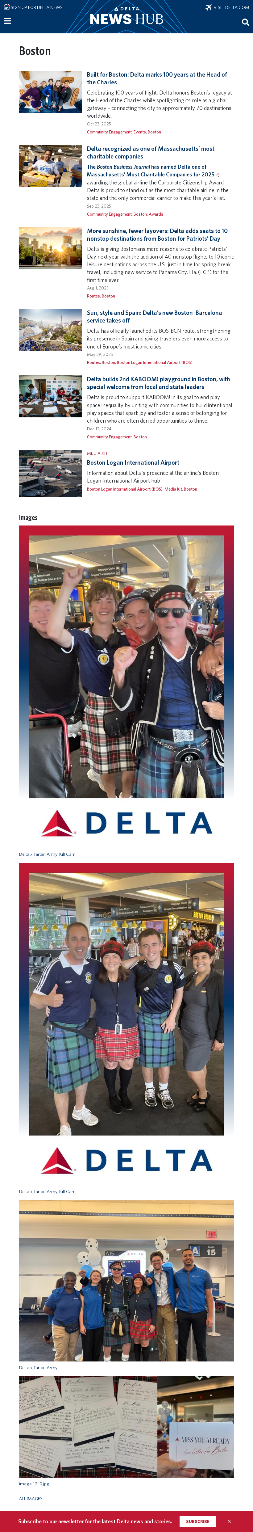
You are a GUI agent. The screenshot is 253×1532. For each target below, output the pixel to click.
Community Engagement (109, 131)
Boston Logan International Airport (133, 462)
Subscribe (197, 1521)
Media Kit (173, 489)
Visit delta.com (230, 7)
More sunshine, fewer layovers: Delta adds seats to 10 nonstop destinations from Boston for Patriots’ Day (157, 234)
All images (31, 1498)
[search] (245, 22)
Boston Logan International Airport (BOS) (155, 362)
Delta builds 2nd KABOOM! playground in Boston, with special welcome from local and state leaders (158, 382)
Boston (154, 131)
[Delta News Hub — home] (126, 16)
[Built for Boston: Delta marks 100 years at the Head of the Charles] (50, 91)
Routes (93, 295)
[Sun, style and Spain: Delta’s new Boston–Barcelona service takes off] (50, 329)
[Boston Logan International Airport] (50, 473)
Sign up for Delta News (36, 7)
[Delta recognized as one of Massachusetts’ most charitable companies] (50, 165)
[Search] (245, 22)
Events (140, 131)
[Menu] (7, 21)
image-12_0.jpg (34, 1484)
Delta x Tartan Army (38, 1367)
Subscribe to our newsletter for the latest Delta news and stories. (95, 1521)
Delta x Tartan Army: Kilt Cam (47, 854)
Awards (156, 214)
